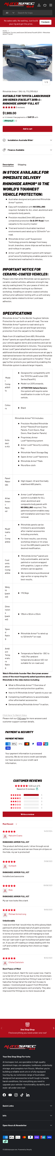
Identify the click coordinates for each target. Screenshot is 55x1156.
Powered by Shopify (25, 1149)
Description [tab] (8, 164)
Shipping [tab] (22, 164)
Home (5, 30)
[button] (9, 107)
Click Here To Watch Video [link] (15, 715)
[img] (9, 831)
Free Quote (45, 22)
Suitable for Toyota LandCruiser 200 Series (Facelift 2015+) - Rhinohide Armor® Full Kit (26, 33)
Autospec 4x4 (12, 1149)
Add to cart (27, 129)
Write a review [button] (27, 814)
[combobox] (27, 12)
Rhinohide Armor (10, 91)
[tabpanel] (27, 446)
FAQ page (21, 718)
